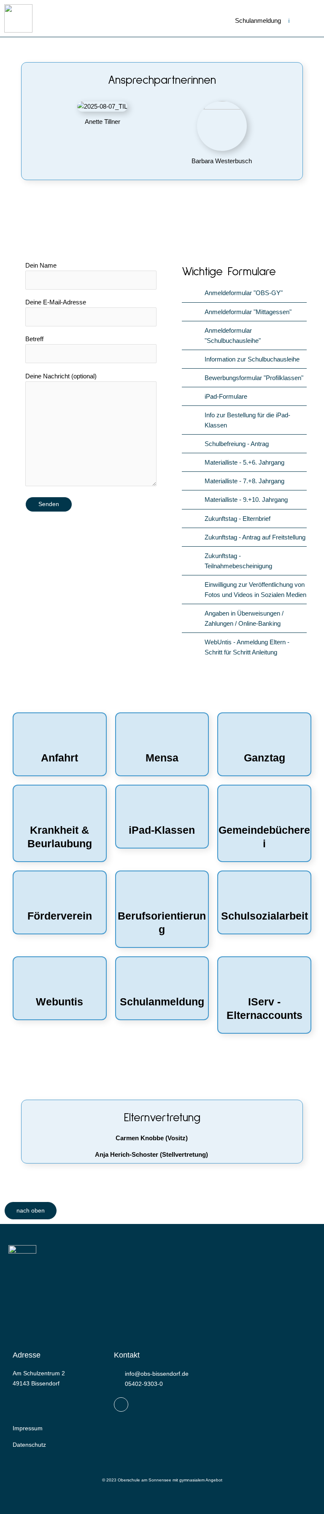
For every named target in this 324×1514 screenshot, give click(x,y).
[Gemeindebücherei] (264, 806)
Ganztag (264, 758)
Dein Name (41, 265)
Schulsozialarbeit (264, 916)
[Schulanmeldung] (162, 978)
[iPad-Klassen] (162, 806)
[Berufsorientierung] (162, 892)
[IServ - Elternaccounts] (264, 978)
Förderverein (59, 916)
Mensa (162, 758)
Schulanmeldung (258, 20)
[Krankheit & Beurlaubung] (59, 806)
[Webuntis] (59, 978)
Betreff (34, 338)
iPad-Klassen (162, 830)
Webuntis (59, 1002)
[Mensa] (162, 734)
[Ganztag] (264, 734)
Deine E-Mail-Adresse (55, 302)
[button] (303, 23)
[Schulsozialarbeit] (264, 892)
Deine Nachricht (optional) (61, 376)
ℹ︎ (289, 20)
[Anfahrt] (59, 734)
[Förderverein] (59, 892)
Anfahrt (59, 758)
